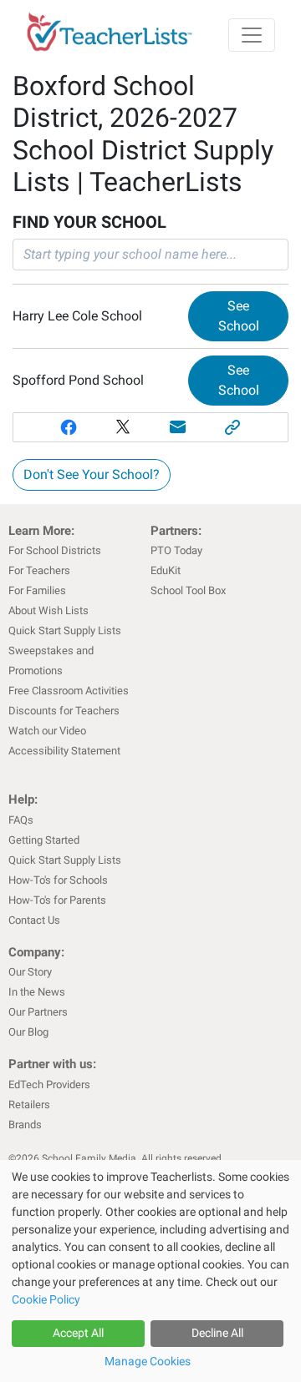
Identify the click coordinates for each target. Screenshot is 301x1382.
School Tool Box (188, 590)
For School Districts (54, 550)
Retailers (29, 1104)
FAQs (20, 820)
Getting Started (43, 840)
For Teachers (39, 570)
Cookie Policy (46, 1299)
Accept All (78, 1332)
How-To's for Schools (58, 880)
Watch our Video (47, 730)
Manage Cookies (148, 1361)
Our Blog (28, 1032)
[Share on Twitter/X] (122, 427)
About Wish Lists (48, 610)
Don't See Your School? (91, 474)
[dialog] (150, 1271)
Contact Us (34, 920)
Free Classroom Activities (68, 690)
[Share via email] (178, 427)
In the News (36, 992)
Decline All (217, 1332)
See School (238, 316)
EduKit (165, 570)
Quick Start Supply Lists (64, 630)
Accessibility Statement (64, 750)
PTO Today (176, 550)
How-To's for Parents (57, 900)
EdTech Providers (49, 1084)
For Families (37, 590)
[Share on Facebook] (68, 427)
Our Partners (38, 1012)
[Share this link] (233, 427)
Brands (25, 1124)
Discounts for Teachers (64, 710)
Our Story (30, 972)
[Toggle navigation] (251, 35)
